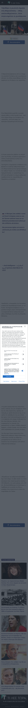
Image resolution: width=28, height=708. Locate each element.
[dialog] (14, 354)
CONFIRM (8, 376)
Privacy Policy (22, 381)
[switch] (23, 354)
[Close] (25, 326)
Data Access (14, 381)
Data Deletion (6, 381)
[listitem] (14, 351)
